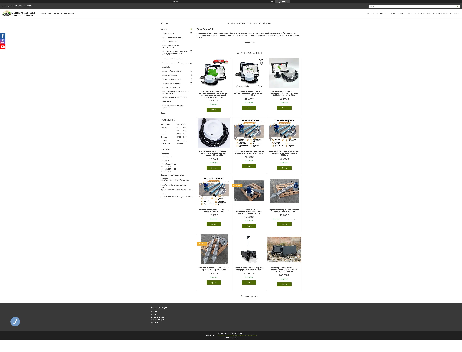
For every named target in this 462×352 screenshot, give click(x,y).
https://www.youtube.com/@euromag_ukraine (177, 190)
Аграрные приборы (169, 75)
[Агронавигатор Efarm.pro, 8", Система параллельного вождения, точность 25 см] (249, 73)
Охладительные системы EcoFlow (174, 97)
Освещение (166, 101)
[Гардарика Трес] (20, 13)
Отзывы (409, 13)
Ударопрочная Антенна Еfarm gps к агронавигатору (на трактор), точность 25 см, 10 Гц (214, 153)
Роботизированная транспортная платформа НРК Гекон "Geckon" (249, 269)
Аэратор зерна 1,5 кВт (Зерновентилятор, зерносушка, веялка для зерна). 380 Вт (249, 211)
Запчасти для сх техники (171, 83)
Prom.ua (241, 333)
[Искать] (457, 6)
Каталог (164, 29)
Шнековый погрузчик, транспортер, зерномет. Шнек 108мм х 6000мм (249, 152)
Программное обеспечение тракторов (172, 106)
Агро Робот (166, 67)
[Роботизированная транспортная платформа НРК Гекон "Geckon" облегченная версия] (284, 249)
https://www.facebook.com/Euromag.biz (175, 180)
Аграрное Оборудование (171, 71)
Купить (213, 110)
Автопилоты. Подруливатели (172, 59)
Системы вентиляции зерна (172, 37)
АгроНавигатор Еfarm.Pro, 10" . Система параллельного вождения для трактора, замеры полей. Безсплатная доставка (213, 94)
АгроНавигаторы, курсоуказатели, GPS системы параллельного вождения (174, 53)
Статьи (400, 13)
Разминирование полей (171, 87)
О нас (393, 13)
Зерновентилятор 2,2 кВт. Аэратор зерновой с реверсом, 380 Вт (214, 269)
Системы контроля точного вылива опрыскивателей (175, 92)
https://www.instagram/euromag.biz (173, 185)
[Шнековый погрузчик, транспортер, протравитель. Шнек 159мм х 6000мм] (284, 133)
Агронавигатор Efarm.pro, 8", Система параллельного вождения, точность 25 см (249, 93)
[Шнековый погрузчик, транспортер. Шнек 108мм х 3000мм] (214, 191)
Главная (370, 13)
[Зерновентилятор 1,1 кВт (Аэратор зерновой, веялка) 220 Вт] (284, 191)
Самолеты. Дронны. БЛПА (171, 79)
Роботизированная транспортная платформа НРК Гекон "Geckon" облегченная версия (284, 269)
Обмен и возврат (440, 13)
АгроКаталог (381, 13)
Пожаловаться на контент (225, 335)
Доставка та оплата (158, 317)
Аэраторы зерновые (169, 41)
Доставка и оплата (423, 13)
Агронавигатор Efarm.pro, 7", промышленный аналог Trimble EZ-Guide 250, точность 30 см (284, 93)
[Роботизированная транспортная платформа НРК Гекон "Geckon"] (249, 249)
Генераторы (250, 42)
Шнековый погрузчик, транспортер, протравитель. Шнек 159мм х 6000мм (284, 153)
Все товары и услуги (248, 296)
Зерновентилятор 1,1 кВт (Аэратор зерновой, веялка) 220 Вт (284, 210)
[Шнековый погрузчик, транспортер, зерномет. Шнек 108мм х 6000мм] (249, 133)
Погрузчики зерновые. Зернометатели (170, 46)
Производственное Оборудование (175, 63)
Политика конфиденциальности (246, 335)
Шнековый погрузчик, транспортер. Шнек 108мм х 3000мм (214, 210)
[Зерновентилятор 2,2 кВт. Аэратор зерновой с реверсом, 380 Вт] (214, 249)
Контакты (454, 13)
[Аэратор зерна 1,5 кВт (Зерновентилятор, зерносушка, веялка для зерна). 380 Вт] (249, 191)
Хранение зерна (168, 33)
